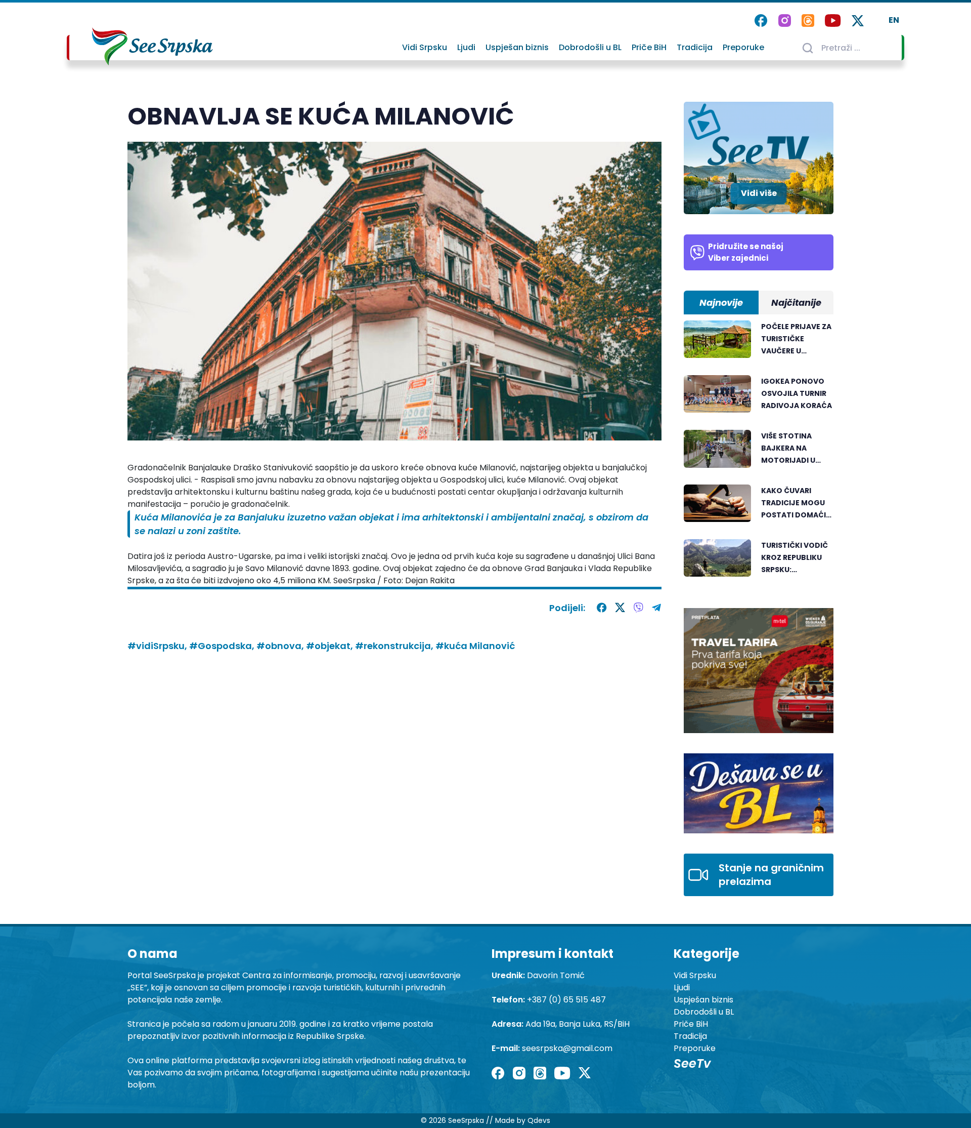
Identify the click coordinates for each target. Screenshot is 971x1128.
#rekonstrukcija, (395, 645)
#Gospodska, (222, 645)
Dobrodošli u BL (590, 47)
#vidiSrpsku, (158, 645)
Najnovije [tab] (721, 302)
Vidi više (759, 193)
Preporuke (743, 47)
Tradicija (695, 47)
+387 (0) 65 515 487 (566, 999)
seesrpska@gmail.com (567, 1048)
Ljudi (466, 47)
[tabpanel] (758, 454)
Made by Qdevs (522, 1120)
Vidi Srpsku (424, 47)
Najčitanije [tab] (796, 302)
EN (894, 20)
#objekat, (330, 645)
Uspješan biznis (517, 47)
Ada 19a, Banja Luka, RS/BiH (577, 1024)
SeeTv (692, 1063)
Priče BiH (649, 47)
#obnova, (281, 645)
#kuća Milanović (475, 645)
